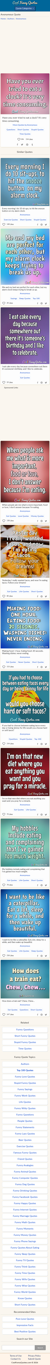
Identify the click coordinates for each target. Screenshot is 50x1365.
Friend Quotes (25, 1159)
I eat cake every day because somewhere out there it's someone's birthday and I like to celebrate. (24, 368)
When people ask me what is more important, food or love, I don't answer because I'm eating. (25, 506)
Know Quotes (25, 1298)
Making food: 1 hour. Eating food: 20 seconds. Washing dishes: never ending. (22, 652)
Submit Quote (34, 1359)
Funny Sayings (25, 1089)
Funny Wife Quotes (25, 1279)
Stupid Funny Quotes (25, 1042)
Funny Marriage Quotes (25, 1216)
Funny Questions (25, 1030)
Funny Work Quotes (25, 1096)
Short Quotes (23, 130)
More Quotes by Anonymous (25, 125)
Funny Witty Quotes (24, 1108)
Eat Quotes (25, 378)
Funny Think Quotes (25, 1267)
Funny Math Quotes (25, 1222)
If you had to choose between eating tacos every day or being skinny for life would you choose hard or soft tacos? (24, 728)
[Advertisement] (25, 45)
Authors (10, 19)
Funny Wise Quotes (25, 1286)
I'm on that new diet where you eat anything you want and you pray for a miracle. (23, 800)
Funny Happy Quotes (25, 1203)
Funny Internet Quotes (25, 1210)
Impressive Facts (25, 1325)
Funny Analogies (25, 1165)
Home (3, 19)
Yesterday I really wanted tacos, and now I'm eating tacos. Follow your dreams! (24, 581)
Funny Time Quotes (25, 1273)
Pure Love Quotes (25, 1319)
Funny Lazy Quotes (25, 1134)
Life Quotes (24, 592)
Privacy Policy (34, 1356)
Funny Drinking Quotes (25, 1191)
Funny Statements (25, 1127)
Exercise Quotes (11, 220)
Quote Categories (24, 9)
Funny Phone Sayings (25, 1241)
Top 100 (36, 298)
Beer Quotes (25, 1140)
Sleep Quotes (25, 298)
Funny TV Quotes (25, 1260)
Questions (11, 130)
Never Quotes (24, 662)
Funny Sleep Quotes (25, 1254)
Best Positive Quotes (25, 1332)
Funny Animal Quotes (25, 1172)
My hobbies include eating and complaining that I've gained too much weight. (23, 870)
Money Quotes (37, 516)
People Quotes (24, 1121)
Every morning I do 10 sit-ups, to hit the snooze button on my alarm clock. (23, 210)
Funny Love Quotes (25, 1077)
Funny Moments (25, 1229)
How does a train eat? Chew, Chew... (18, 1001)
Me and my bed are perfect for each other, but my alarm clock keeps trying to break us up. (24, 288)
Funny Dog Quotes (25, 1184)
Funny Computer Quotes (25, 1178)
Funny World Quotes (25, 1292)
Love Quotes (23, 516)
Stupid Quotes (37, 130)
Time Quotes (25, 134)
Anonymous (21, 19)
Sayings (14, 298)
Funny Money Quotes (25, 1235)
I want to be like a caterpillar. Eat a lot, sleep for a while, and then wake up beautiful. (24, 941)
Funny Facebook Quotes (25, 1197)
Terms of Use (16, 1356)
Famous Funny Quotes (25, 1153)
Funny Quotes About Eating (25, 1248)
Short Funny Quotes (25, 1036)
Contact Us (16, 1359)
